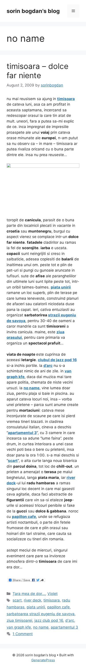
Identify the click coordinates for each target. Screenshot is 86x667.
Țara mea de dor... (29, 593)
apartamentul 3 (64, 627)
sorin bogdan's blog (33, 11)
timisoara (51, 600)
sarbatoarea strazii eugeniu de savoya (41, 614)
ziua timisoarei (19, 620)
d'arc (69, 620)
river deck (32, 600)
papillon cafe (58, 607)
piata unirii (36, 607)
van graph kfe (19, 627)
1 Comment (23, 634)
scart (17, 600)
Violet (52, 593)
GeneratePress (43, 660)
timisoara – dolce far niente (37, 70)
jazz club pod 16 (48, 620)
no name (41, 627)
